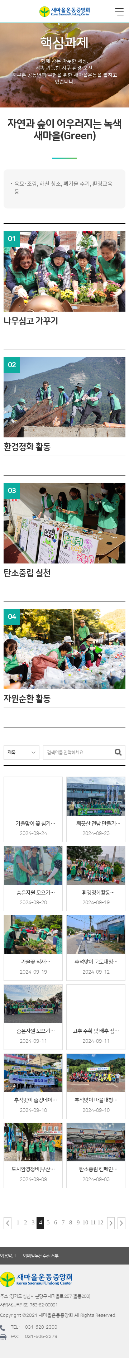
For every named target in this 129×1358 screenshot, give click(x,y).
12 (100, 1222)
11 (93, 1222)
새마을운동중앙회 (64, 11)
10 (85, 1222)
